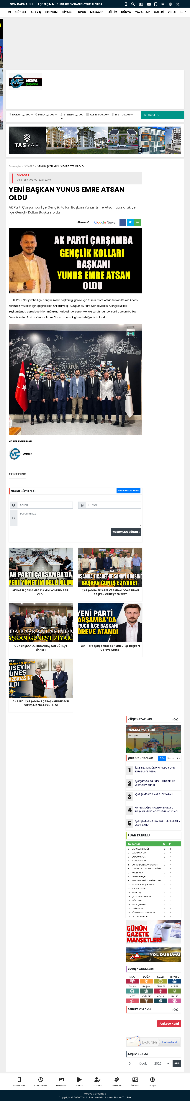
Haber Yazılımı (122, 1097)
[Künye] (170, 4)
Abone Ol (83, 222)
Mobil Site (19, 1085)
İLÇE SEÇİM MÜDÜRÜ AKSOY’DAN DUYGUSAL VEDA (69, 4)
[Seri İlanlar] (156, 4)
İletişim (135, 1085)
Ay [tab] (178, 758)
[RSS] (178, 4)
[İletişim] (141, 4)
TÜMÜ (175, 719)
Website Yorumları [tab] (128, 490)
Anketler (117, 1085)
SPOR (82, 12)
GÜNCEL (21, 12)
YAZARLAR (142, 12)
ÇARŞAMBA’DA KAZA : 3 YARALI (150, 796)
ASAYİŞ (36, 12)
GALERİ (159, 12)
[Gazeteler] (162, 4)
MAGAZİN (97, 12)
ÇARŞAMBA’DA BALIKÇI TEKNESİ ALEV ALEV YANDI (154, 823)
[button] (183, 12)
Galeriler (61, 1085)
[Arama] (133, 4)
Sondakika (40, 1085)
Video (79, 1085)
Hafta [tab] (171, 758)
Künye (152, 1085)
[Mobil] (126, 4)
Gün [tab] (162, 758)
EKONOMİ (51, 12)
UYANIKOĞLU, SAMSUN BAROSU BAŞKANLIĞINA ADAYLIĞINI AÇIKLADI (152, 810)
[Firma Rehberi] (149, 4)
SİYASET (68, 12)
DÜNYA (126, 12)
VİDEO (172, 12)
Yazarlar (97, 1085)
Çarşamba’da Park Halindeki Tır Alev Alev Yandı (151, 783)
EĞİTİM (112, 12)
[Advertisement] (95, 26)
